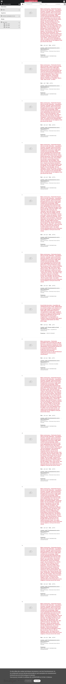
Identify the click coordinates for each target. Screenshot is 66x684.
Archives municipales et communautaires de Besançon (14, 16)
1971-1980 (8, 25)
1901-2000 (5, 22)
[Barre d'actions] (64, 4)
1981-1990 (8, 27)
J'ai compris (37, 680)
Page (41, 4)
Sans (4, 9)
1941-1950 (8, 23)
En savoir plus (28, 680)
